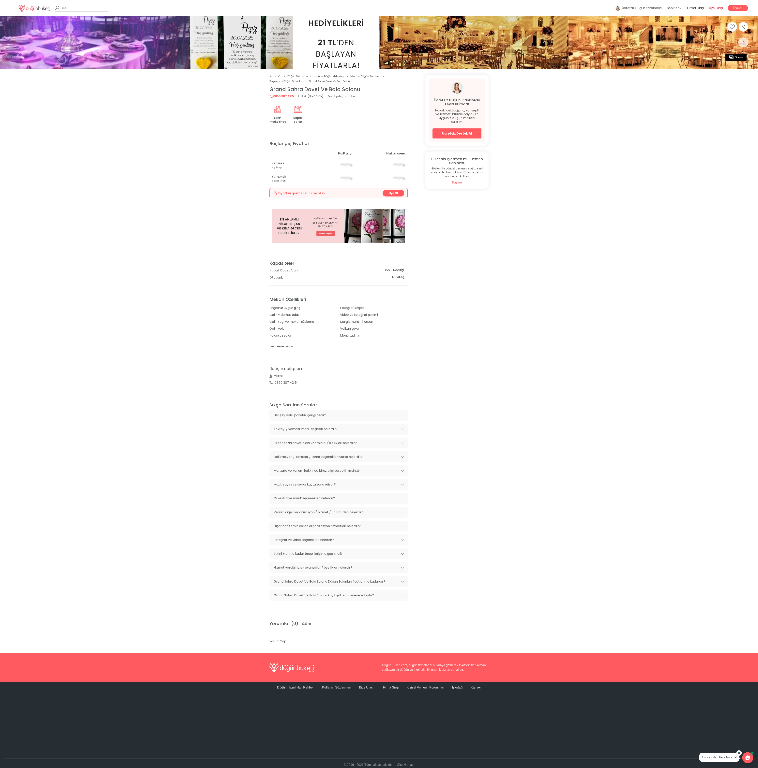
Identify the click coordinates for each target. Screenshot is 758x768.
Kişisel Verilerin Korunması (426, 687)
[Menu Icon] (12, 8)
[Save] (732, 27)
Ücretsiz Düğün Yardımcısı (642, 8)
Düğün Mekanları (297, 76)
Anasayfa (275, 76)
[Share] (743, 27)
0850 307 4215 (283, 96)
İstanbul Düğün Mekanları (329, 76)
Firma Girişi (695, 8)
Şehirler (673, 8)
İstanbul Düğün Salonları (365, 76)
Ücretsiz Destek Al (457, 133)
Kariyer (476, 687)
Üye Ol (737, 8)
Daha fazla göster (281, 346)
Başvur (457, 182)
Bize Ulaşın (367, 687)
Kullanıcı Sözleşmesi (337, 687)
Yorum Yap (277, 641)
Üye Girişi (716, 8)
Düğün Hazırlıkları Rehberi (295, 687)
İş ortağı (457, 687)
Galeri (739, 57)
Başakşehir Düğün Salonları (286, 81)
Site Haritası (405, 764)
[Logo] (34, 8)
